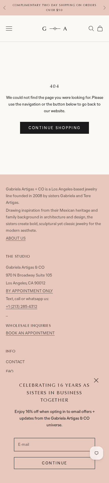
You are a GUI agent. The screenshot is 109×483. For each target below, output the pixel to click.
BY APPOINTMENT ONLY (29, 291)
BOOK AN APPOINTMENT (30, 333)
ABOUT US (16, 238)
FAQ (9, 372)
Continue (54, 463)
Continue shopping (54, 128)
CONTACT (15, 362)
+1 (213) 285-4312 (21, 307)
